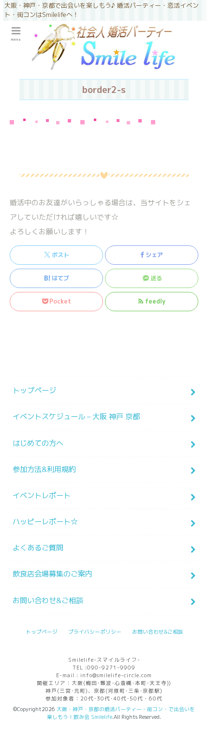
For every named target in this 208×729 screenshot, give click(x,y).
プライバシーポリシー (94, 631)
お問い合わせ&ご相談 (48, 600)
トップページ (34, 390)
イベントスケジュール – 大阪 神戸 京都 (76, 416)
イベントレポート (42, 495)
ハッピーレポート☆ (45, 521)
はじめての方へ (38, 443)
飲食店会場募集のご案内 (52, 574)
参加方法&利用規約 (44, 469)
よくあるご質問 (38, 548)
